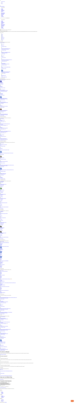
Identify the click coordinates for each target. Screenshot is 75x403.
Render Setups (5, 125)
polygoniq (1, 115)
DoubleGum (1, 334)
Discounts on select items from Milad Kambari (4, 242)
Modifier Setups (5, 346)
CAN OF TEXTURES (2, 91)
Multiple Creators (1, 191)
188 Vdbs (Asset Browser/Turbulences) (4, 271)
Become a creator (1, 379)
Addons (5, 46)
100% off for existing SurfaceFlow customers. (4, 246)
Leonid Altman (1, 125)
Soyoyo (1, 338)
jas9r (0, 291)
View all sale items (2, 118)
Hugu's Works (2, 68)
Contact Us (2, 401)
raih (0, 253)
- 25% (5, 132)
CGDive (1, 234)
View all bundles (1, 211)
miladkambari (1, 243)
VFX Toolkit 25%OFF (2, 264)
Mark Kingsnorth (1, 346)
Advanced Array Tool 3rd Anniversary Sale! (4, 290)
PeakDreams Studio (2, 302)
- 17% (7, 125)
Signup (2, 3)
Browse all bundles (2, 181)
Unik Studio (1, 132)
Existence (1, 166)
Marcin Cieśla (1, 136)
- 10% (5, 121)
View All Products (3, 24)
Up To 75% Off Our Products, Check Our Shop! (4, 286)
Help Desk (2, 399)
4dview (1, 272)
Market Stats (2, 397)
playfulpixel (1, 248)
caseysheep (1, 265)
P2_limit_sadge (1, 178)
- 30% (5, 136)
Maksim (1, 154)
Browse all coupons (2, 241)
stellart (0, 287)
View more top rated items (2, 316)
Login (2, 2)
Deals (1, 26)
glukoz (0, 103)
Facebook (2, 392)
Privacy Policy (4, 387)
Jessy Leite (1, 121)
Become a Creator (3, 1)
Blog (1, 400)
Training (4, 73)
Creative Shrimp (1, 208)
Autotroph (6, 402)
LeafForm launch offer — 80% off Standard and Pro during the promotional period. (8, 282)
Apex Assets (2, 57)
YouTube (2, 393)
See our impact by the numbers (3, 354)
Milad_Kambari (2, 46)
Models (5, 57)
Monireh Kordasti (2, 171)
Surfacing (6, 91)
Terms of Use (1, 387)
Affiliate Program (3, 396)
